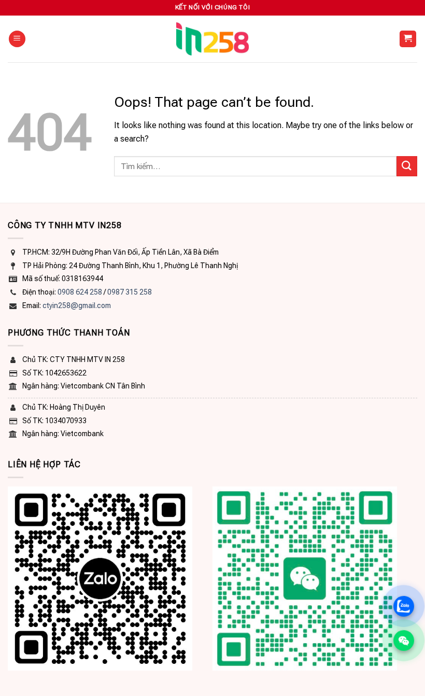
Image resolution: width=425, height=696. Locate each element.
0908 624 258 (80, 292)
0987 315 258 (129, 292)
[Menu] (17, 39)
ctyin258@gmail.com (76, 305)
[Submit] (406, 166)
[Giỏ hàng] (408, 39)
